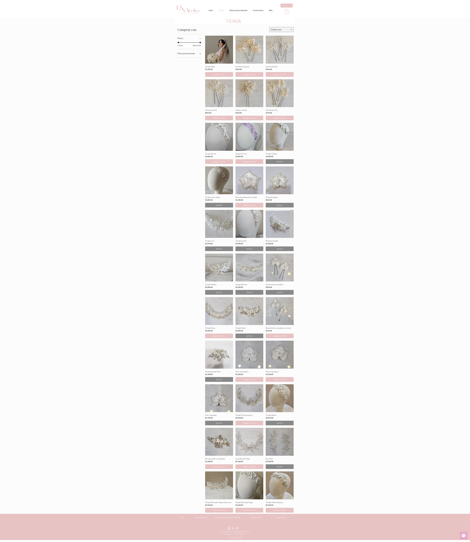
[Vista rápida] (219, 50)
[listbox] (287, 5)
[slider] (178, 42)
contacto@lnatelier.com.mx (239, 531)
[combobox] (281, 29)
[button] (287, 5)
